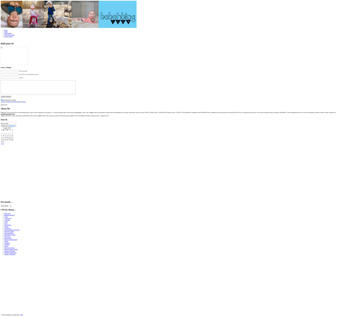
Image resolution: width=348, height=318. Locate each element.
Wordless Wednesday (10, 252)
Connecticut (7, 218)
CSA (5, 223)
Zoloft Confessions (9, 254)
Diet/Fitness (7, 225)
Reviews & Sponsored (10, 239)
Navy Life (7, 236)
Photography (8, 33)
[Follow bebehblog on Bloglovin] (8, 126)
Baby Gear (7, 213)
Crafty (6, 222)
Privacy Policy (8, 36)
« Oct (2, 144)
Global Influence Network (11, 230)
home (6, 30)
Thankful (7, 243)
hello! (6, 32)
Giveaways (7, 228)
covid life (7, 220)
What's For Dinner (9, 251)
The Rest (7, 244)
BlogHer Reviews (9, 215)
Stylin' (6, 241)
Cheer (6, 217)
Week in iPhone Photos (11, 249)
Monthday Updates (9, 235)
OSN (21, 315)
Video (6, 246)
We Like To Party (9, 35)
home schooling (8, 233)
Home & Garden (9, 231)
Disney (6, 226)
